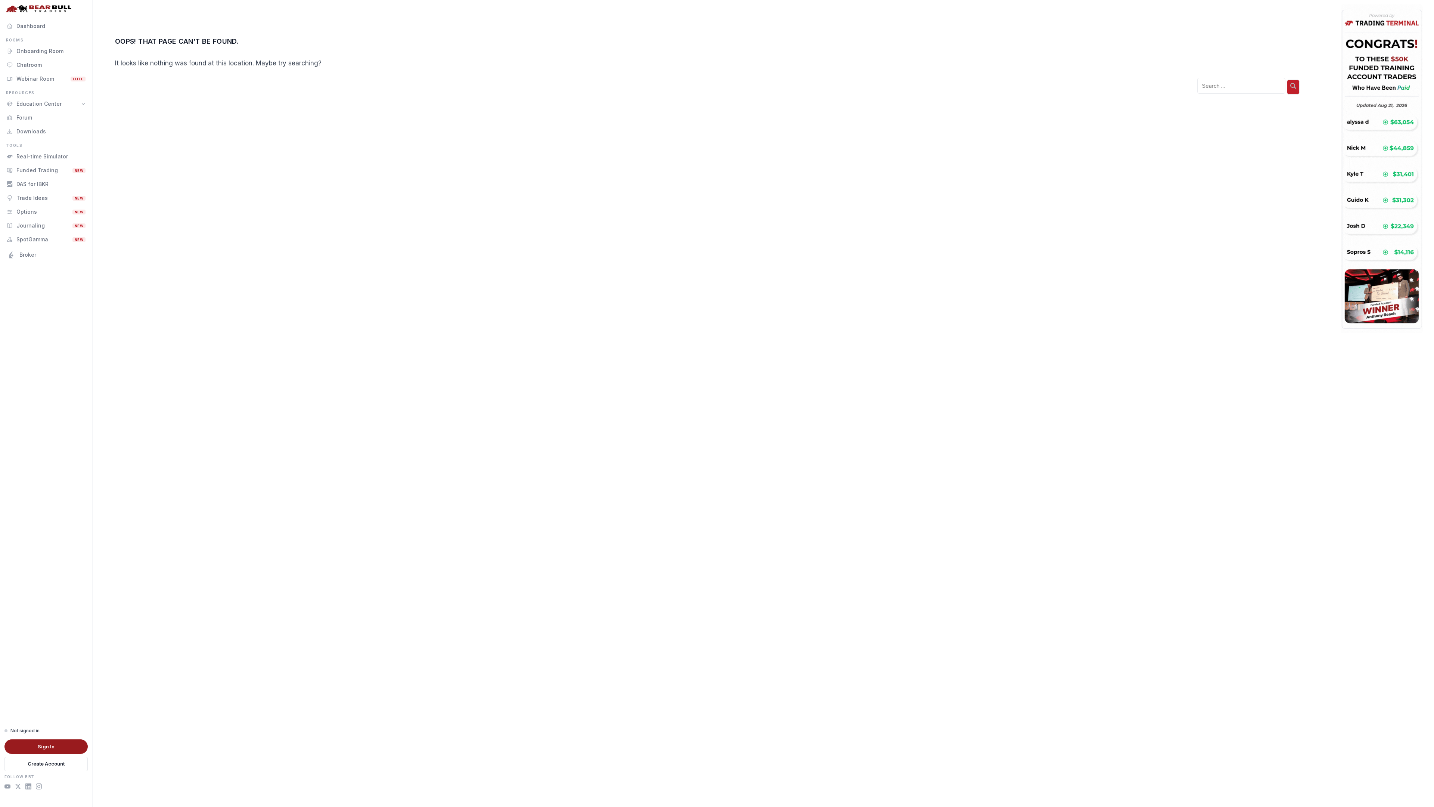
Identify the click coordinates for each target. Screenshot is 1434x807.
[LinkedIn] (28, 787)
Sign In (46, 746)
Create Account (46, 764)
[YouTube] (7, 787)
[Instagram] (39, 787)
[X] (18, 787)
